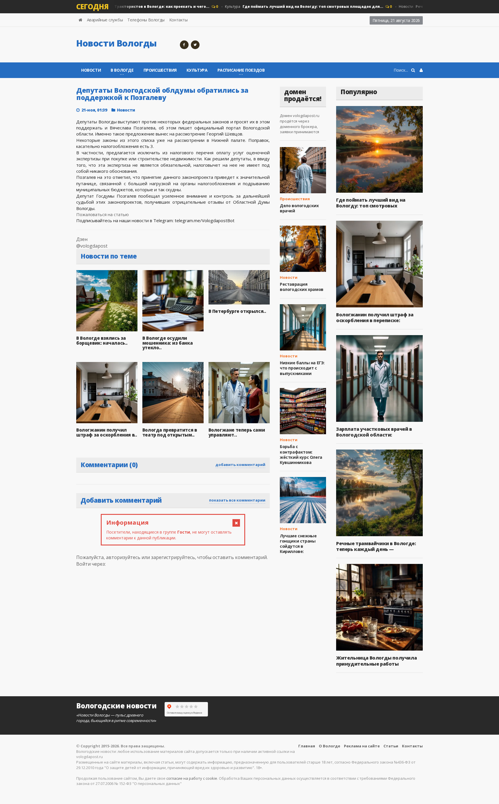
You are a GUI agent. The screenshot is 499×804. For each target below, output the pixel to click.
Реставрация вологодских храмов (301, 286)
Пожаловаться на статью (102, 214)
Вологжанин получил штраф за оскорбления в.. (106, 432)
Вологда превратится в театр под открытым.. (169, 432)
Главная (306, 746)
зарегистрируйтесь (173, 557)
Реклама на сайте (362, 746)
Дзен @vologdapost (91, 242)
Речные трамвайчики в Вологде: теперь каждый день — (376, 546)
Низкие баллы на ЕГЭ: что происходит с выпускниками (302, 368)
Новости (118, 6)
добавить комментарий (240, 464)
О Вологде (329, 746)
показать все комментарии (237, 500)
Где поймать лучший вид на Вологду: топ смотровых (370, 203)
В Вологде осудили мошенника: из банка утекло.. (167, 342)
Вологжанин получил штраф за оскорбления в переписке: (374, 317)
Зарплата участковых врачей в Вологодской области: (374, 432)
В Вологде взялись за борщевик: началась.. (102, 340)
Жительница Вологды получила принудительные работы (376, 661)
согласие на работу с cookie (191, 778)
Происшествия (160, 70)
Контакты (178, 20)
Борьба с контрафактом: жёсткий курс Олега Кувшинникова (301, 454)
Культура (292, 6)
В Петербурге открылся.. (237, 311)
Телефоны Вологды (146, 20)
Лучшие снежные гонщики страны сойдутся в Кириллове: (298, 543)
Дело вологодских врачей (299, 208)
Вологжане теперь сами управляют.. (236, 432)
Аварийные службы (105, 20)
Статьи (390, 746)
